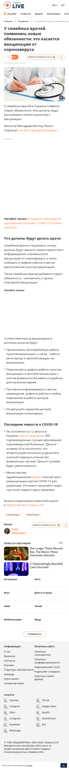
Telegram (12, 505)
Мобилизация (12, 619)
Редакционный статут (47, 667)
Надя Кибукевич (18, 531)
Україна (11, 13)
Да (63, 765)
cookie (29, 765)
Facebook (14, 724)
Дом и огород (43, 592)
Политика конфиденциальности (47, 661)
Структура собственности (19, 669)
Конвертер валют (14, 683)
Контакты (9, 660)
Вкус (7, 592)
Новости (26, 13)
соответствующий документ (37, 130)
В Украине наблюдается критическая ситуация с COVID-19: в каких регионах (33, 223)
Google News (49, 706)
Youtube (14, 700)
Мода (37, 619)
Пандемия (23, 21)
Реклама (9, 665)
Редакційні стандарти (47, 671)
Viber (12, 712)
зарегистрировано (32, 436)
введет (37, 477)
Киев (7, 606)
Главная (8, 21)
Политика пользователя (42, 653)
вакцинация (33, 514)
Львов (38, 606)
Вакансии (9, 656)
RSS (44, 724)
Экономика (53, 13)
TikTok (45, 700)
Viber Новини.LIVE (32, 505)
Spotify (46, 712)
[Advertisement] (34, 176)
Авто (37, 579)
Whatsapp (15, 730)
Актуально (10, 579)
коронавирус (13, 514)
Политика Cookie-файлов (44, 677)
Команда (9, 674)
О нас (7, 651)
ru (54, 5)
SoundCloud (49, 718)
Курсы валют (11, 678)
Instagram (15, 718)
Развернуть (34, 634)
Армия (39, 13)
